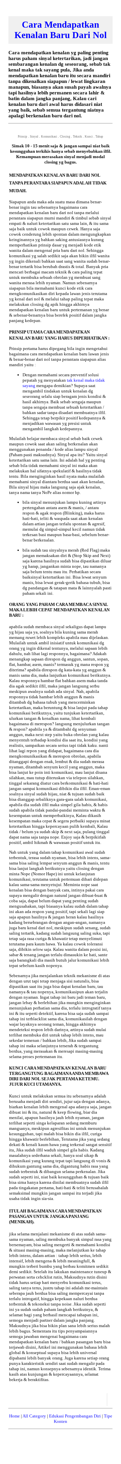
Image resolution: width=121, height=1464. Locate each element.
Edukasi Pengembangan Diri (75, 1415)
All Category (34, 1415)
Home (14, 1415)
